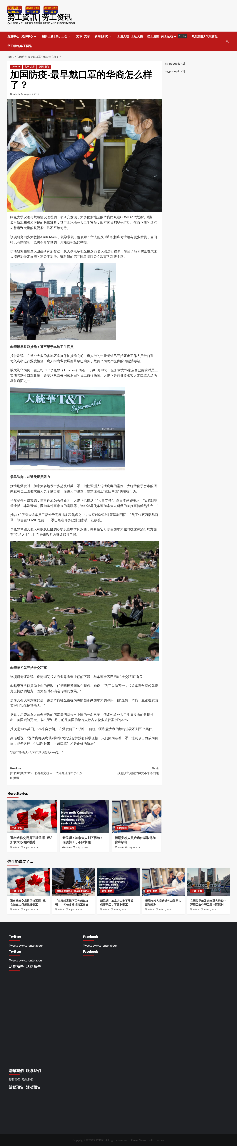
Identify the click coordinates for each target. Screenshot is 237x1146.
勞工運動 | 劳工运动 (166, 36)
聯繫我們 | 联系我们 (21, 1079)
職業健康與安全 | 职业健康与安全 (73, 891)
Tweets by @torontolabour (26, 945)
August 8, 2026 (75, 909)
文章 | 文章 (83, 36)
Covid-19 (16, 66)
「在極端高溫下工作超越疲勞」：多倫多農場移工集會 (72, 903)
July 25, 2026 (82, 847)
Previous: (46, 773)
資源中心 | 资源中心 (20, 36)
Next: (138, 770)
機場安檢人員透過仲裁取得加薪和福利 (135, 840)
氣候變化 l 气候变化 (205, 36)
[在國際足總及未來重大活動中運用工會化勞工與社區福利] (208, 882)
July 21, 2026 (134, 847)
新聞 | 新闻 (101, 36)
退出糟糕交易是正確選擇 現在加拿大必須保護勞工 (31, 840)
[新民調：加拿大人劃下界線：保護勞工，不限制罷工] (84, 816)
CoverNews (138, 1140)
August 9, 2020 (31, 94)
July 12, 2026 (210, 909)
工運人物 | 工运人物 (130, 36)
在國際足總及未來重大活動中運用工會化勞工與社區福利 (208, 903)
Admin (16, 94)
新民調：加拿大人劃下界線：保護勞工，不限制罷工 (82, 840)
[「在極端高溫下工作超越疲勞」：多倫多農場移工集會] (73, 882)
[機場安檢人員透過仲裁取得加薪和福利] (136, 816)
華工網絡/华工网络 (19, 46)
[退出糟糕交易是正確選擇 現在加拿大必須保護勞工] (32, 816)
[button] (227, 41)
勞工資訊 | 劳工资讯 (39, 17)
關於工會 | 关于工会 (54, 36)
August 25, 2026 (31, 847)
